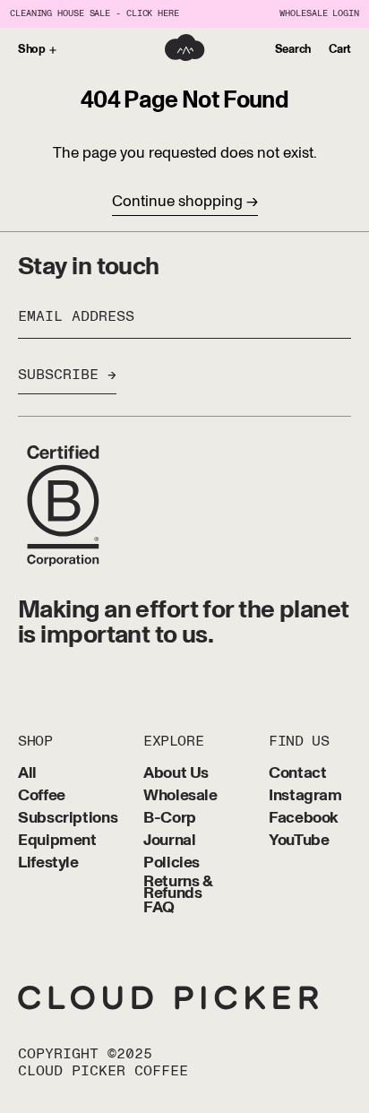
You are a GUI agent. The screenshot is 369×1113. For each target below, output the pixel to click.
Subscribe (58, 374)
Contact (297, 774)
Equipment (57, 841)
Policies (171, 863)
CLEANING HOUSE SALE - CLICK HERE (94, 14)
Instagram (305, 796)
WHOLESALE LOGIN (319, 14)
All (27, 774)
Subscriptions (67, 818)
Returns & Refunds (177, 888)
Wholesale (180, 796)
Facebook (304, 818)
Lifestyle (48, 863)
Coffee (41, 796)
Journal (169, 841)
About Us (176, 774)
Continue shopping (177, 201)
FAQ (159, 908)
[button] (293, 50)
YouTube (299, 841)
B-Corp (169, 818)
